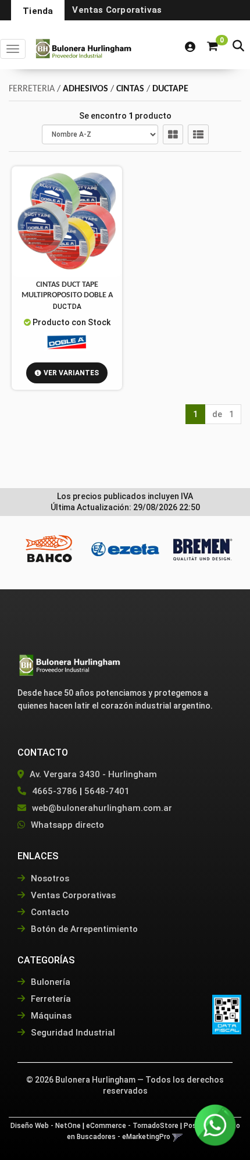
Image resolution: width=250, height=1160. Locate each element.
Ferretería (49, 999)
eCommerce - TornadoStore (132, 1126)
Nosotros (48, 878)
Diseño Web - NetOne (45, 1126)
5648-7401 (107, 791)
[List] (198, 134)
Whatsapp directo (67, 825)
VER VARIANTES (71, 373)
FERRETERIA (32, 89)
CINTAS (130, 89)
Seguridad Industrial (71, 1032)
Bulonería (49, 982)
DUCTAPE (170, 89)
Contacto (48, 912)
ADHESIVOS (85, 89)
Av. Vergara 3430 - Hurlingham (92, 774)
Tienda (38, 11)
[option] (48, 548)
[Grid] (173, 134)
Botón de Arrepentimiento (83, 929)
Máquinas (50, 1015)
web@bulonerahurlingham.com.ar (102, 808)
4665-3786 (54, 791)
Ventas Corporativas (117, 10)
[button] (238, 47)
